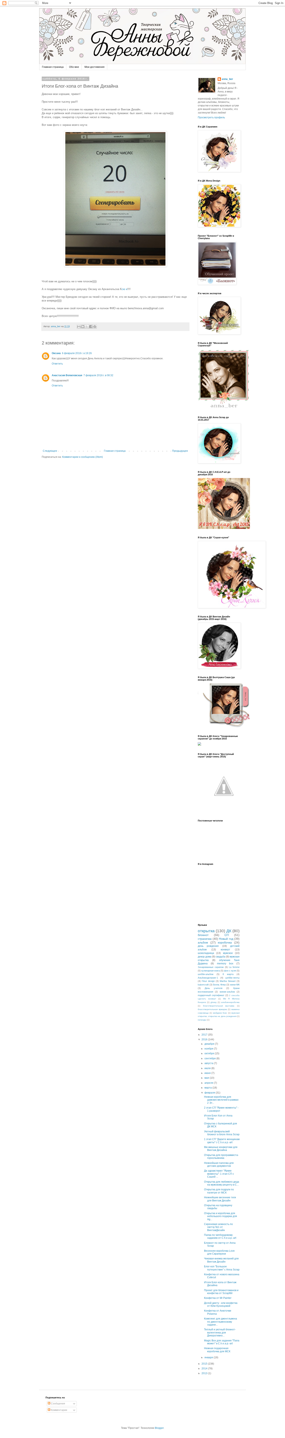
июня (207, 1073)
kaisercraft (203, 984)
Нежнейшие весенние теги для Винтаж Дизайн (220, 1199)
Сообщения (57, 1403)
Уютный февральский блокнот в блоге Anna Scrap (222, 1133)
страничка (205, 938)
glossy (214, 1002)
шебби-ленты (232, 977)
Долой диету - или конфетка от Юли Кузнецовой (220, 1304)
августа (209, 1063)
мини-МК (235, 984)
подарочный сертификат (211, 995)
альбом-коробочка (230, 1002)
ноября (209, 1048)
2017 (205, 1034)
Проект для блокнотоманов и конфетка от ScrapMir (221, 1292)
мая (207, 1077)
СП (226, 935)
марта (208, 1087)
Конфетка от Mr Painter (217, 1298)
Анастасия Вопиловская (67, 375)
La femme (234, 967)
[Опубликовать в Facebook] (91, 326)
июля (207, 1068)
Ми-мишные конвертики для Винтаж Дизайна (220, 1149)
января (209, 1357)
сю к (124, 289)
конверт (225, 949)
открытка (206, 931)
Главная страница (53, 67)
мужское (228, 953)
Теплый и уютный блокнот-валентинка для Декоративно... (220, 1332)
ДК (228, 931)
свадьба (220, 956)
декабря (209, 1043)
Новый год (226, 938)
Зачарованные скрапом (211, 967)
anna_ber (227, 79)
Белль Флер (219, 984)
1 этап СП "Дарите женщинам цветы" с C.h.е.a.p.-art (222, 1141)
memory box (225, 963)
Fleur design (208, 981)
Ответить (57, 363)
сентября (210, 1058)
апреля (209, 1082)
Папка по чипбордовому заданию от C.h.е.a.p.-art (220, 1236)
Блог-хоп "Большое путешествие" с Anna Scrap (222, 1268)
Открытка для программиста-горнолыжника (221, 1156)
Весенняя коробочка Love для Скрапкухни (219, 1252)
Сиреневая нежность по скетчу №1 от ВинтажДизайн (218, 1227)
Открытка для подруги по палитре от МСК (219, 1191)
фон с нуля (230, 970)
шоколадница (206, 953)
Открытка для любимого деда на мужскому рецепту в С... (221, 1183)
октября (209, 1053)
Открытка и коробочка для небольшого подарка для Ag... (220, 1216)
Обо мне (74, 67)
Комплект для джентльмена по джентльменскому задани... (220, 1321)
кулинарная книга (210, 970)
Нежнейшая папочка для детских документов (219, 1164)
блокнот (203, 935)
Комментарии (58, 1410)
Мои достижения (94, 67)
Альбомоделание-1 (208, 977)
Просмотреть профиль (211, 117)
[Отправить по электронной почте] (79, 326)
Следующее (50, 450)
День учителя (213, 988)
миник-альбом (227, 991)
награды (202, 1020)
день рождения (208, 946)
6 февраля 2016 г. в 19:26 (77, 353)
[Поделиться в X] (87, 326)
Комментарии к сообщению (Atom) (82, 456)
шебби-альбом (205, 974)
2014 (205, 1368)
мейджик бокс (220, 1013)
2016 (205, 1039)
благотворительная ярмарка (212, 1009)
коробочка (225, 942)
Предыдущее (180, 450)
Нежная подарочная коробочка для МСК (217, 1350)
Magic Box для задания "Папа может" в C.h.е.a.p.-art (221, 1342)
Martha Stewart (228, 981)
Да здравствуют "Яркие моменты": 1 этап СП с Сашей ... (219, 1173)
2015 (205, 1363)
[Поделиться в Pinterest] (95, 326)
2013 (205, 1373)
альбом (203, 942)
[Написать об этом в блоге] (83, 326)
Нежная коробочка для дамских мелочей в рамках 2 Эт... (221, 1099)
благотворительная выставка (219, 1006)
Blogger (159, 1428)
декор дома (204, 956)
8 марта (228, 974)
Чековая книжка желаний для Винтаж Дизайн (221, 1260)
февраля (210, 1092)
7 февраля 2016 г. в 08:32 (98, 375)
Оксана (56, 353)
